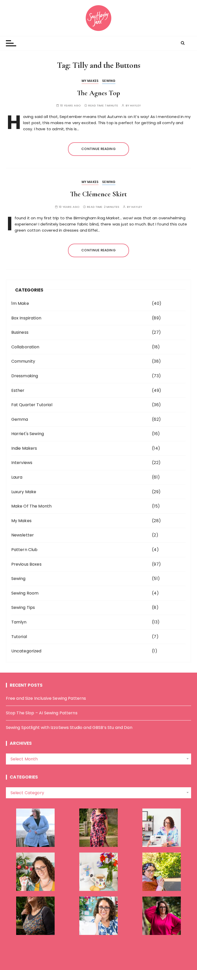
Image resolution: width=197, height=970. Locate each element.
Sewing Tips (23, 607)
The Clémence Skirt (98, 194)
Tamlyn (19, 622)
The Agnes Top (98, 93)
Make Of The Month (31, 506)
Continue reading (98, 148)
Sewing (108, 81)
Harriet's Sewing (27, 434)
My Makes (90, 81)
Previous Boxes (26, 564)
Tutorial (19, 637)
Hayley (135, 105)
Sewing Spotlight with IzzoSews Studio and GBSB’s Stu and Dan (69, 727)
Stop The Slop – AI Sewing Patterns (41, 713)
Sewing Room (25, 593)
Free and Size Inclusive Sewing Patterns (46, 698)
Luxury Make (23, 492)
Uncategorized (26, 651)
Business (19, 332)
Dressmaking (24, 376)
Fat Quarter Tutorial (31, 405)
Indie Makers (24, 448)
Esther (18, 390)
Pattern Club (24, 550)
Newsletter (22, 535)
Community (23, 361)
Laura (17, 477)
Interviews (22, 463)
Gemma (19, 419)
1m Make (20, 303)
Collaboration (25, 347)
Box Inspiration (26, 318)
